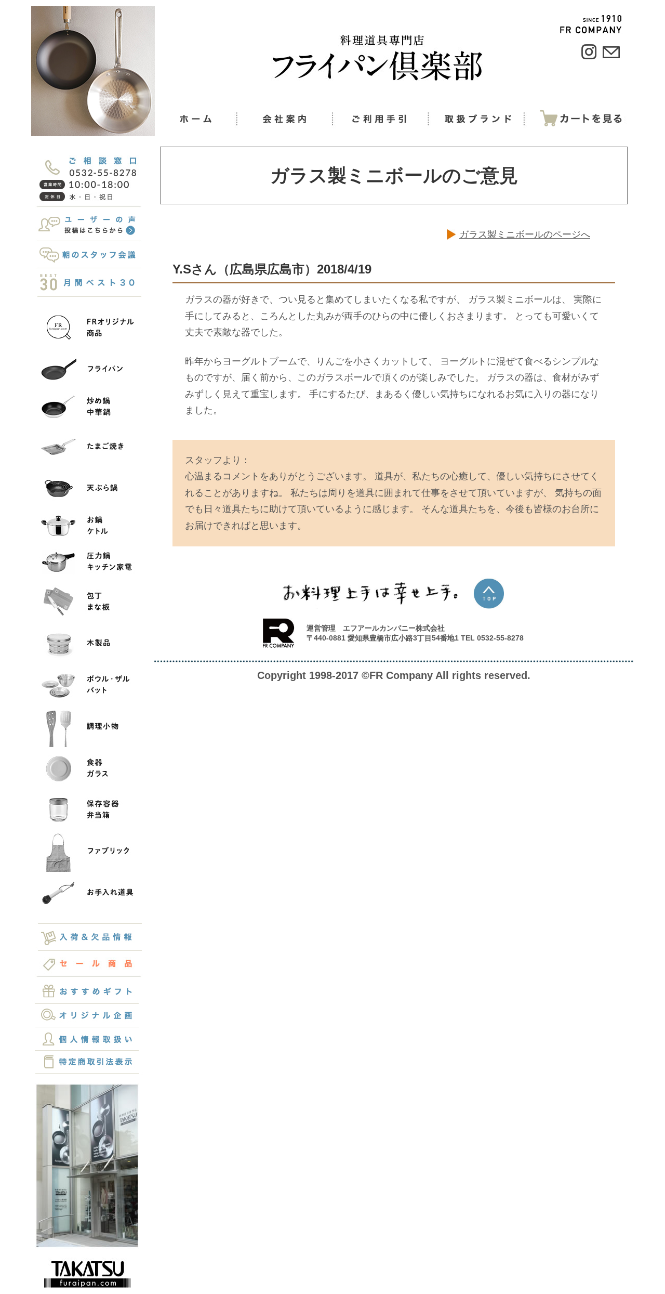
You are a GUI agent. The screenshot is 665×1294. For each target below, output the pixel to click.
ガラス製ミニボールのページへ (524, 234)
